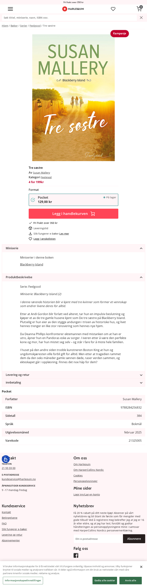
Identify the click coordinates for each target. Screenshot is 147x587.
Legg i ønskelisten (45, 238)
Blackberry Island (31, 264)
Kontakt (6, 512)
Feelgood (46, 177)
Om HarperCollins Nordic (89, 469)
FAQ (4, 523)
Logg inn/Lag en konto (87, 494)
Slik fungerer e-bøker (14, 529)
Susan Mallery (41, 172)
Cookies (78, 475)
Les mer (64, 233)
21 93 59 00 (8, 468)
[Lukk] (141, 567)
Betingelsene (9, 517)
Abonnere (134, 539)
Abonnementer (11, 540)
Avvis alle (130, 580)
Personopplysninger (86, 481)
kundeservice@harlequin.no (19, 479)
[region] (73, 574)
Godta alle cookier (104, 580)
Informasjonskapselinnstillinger (23, 580)
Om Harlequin (82, 464)
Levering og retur (12, 534)
